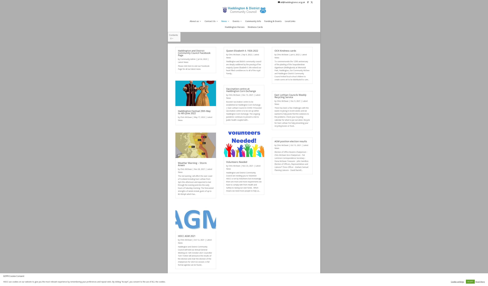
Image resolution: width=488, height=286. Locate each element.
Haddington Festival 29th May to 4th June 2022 (194, 112)
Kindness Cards (255, 27)
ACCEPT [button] (470, 281)
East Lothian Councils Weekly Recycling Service (290, 96)
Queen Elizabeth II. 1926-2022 (242, 50)
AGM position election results (290, 141)
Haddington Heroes (235, 27)
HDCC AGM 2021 (186, 235)
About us (194, 21)
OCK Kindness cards (285, 50)
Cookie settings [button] (457, 282)
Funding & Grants (273, 21)
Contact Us (210, 21)
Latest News (183, 62)
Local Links (290, 21)
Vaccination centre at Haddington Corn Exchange (241, 90)
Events (236, 21)
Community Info (253, 21)
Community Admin (188, 59)
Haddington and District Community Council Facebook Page (194, 53)
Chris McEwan (186, 117)
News (224, 21)
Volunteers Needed (236, 161)
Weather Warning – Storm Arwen (192, 164)
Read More (480, 282)
